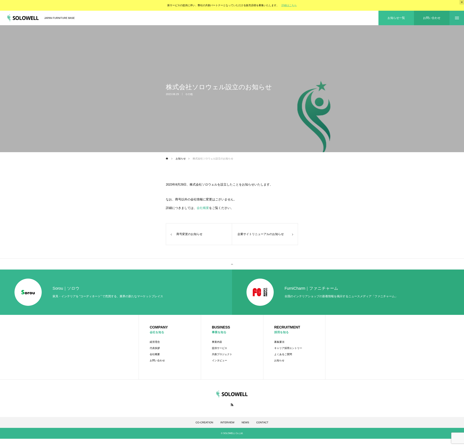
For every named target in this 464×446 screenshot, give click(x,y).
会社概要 (203, 208)
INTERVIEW (227, 422)
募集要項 (279, 342)
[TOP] (232, 264)
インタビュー (219, 360)
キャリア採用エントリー (288, 348)
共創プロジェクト (222, 354)
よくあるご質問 (283, 354)
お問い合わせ (157, 360)
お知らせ (279, 360)
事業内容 (217, 342)
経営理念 (155, 342)
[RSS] (232, 404)
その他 (189, 94)
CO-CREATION (204, 422)
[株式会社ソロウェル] (23, 18)
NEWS (245, 422)
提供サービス (219, 348)
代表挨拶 (155, 348)
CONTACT (262, 422)
